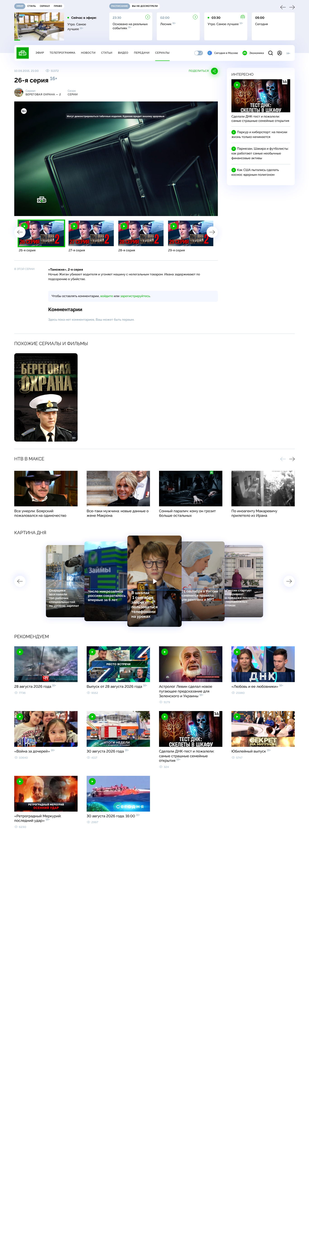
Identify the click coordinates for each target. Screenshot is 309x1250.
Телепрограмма (62, 52)
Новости (88, 52)
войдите (106, 296)
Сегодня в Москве (226, 53)
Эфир (40, 52)
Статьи (106, 52)
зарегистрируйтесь (135, 296)
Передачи (142, 52)
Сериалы (162, 52)
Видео (123, 52)
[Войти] (279, 53)
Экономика (256, 53)
